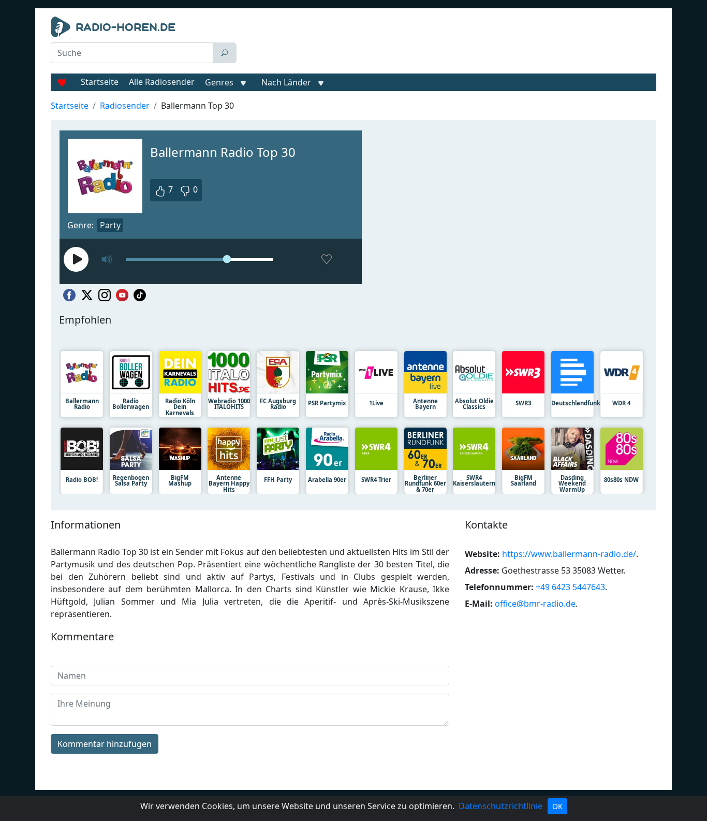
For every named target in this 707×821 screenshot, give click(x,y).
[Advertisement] (448, 42)
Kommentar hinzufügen (104, 744)
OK (557, 806)
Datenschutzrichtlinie (500, 806)
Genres (219, 82)
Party (110, 225)
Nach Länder (286, 82)
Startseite (100, 81)
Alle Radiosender (162, 81)
